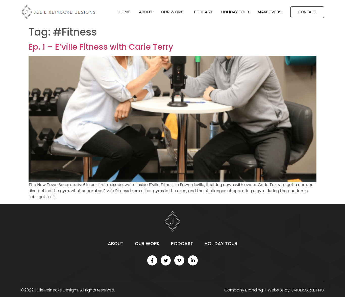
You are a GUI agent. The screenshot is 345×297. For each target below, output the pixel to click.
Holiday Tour (235, 12)
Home (124, 12)
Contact (307, 12)
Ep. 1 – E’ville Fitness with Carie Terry (101, 46)
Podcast (203, 12)
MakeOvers (270, 12)
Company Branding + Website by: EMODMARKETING (274, 290)
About (145, 12)
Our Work (172, 12)
